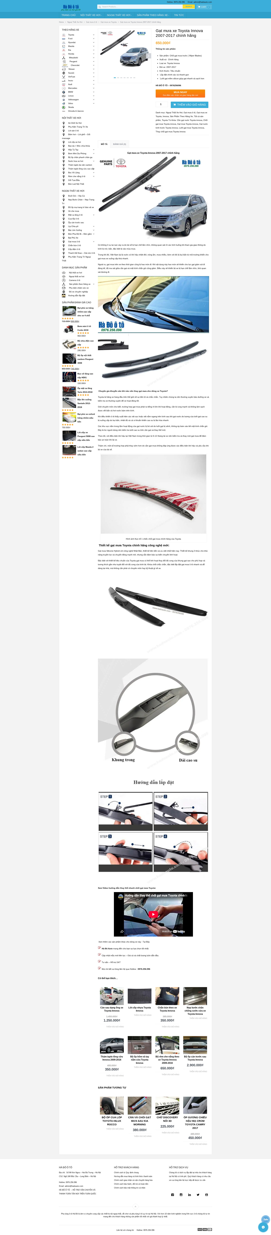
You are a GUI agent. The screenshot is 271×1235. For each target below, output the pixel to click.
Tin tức (179, 15)
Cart (205, 7)
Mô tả (104, 144)
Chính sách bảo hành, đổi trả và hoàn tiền (131, 1184)
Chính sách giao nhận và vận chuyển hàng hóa (133, 1180)
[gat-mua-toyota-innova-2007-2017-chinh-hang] (124, 67)
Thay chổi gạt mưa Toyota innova (170, 131)
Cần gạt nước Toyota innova (189, 120)
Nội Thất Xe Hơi (90, 15)
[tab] (104, 144)
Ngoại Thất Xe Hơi (118, 15)
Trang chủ (69, 15)
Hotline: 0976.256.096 (176, 2)
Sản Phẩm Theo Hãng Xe (152, 15)
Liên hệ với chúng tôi (125, 1230)
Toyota (165, 120)
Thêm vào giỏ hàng (191, 104)
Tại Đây (146, 942)
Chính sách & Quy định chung (126, 1172)
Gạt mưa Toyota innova (187, 124)
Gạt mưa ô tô (91, 22)
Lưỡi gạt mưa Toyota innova (191, 128)
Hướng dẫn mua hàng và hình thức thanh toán (133, 1176)
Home (61, 22)
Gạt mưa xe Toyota (109, 22)
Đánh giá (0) (119, 144)
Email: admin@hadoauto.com (200, 2)
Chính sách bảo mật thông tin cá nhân (129, 1188)
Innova (166, 116)
